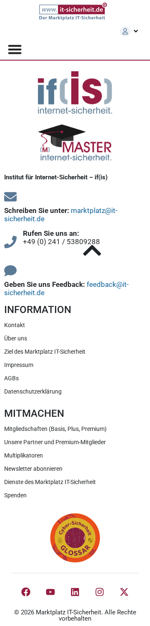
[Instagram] (99, 592)
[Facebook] (26, 592)
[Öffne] (135, 31)
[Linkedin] (75, 592)
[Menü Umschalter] (15, 49)
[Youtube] (50, 592)
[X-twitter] (124, 592)
